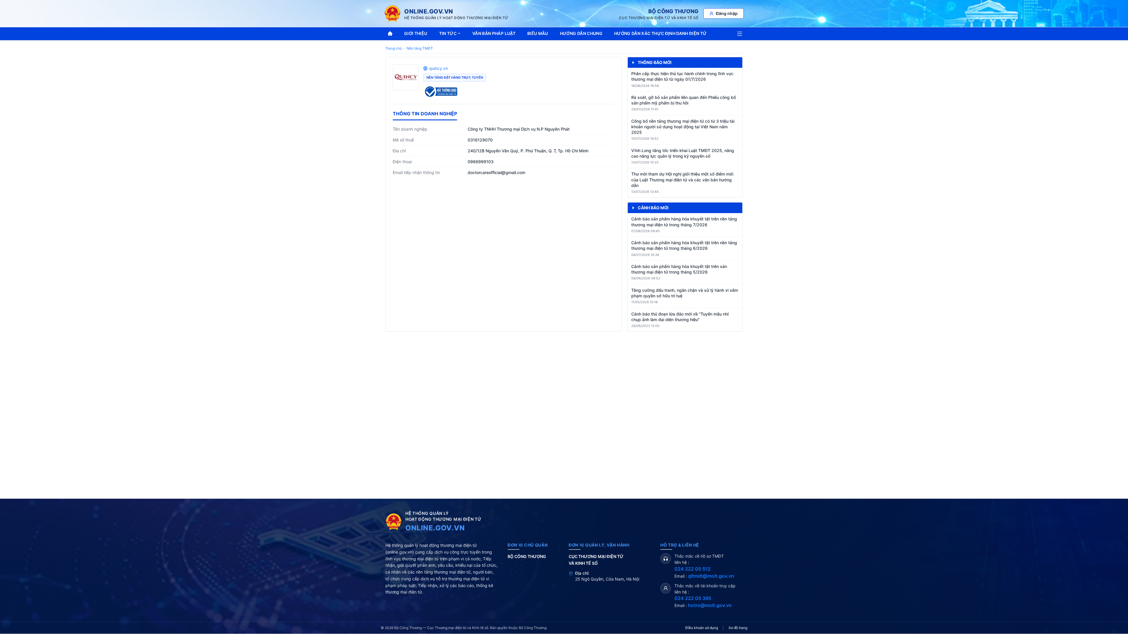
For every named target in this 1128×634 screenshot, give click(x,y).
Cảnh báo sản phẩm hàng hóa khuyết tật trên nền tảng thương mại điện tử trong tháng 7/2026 (684, 221)
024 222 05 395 (692, 598)
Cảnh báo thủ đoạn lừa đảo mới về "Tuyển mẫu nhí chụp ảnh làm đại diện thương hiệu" (679, 316)
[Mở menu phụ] (739, 33)
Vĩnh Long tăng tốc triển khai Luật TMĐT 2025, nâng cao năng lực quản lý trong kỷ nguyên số (682, 153)
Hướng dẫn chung (581, 33)
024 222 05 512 (692, 569)
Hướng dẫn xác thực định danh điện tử (660, 33)
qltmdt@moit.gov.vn (711, 576)
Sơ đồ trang (737, 627)
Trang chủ (393, 48)
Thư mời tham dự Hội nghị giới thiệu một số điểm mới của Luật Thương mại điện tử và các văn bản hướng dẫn (682, 179)
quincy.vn (438, 68)
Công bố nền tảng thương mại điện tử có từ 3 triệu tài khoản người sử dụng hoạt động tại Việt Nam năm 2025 (682, 127)
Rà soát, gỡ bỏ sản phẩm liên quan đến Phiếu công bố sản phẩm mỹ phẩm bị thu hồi (683, 100)
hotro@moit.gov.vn (710, 605)
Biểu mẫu (537, 33)
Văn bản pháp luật (494, 33)
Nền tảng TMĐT (420, 48)
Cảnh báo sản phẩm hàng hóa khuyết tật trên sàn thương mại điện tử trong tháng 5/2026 (679, 269)
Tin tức (447, 33)
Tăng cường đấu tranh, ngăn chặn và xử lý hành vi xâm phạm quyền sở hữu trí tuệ (684, 293)
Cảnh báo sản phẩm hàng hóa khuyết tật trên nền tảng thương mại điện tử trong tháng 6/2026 (684, 245)
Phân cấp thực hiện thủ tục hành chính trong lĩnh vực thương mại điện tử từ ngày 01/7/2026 (682, 76)
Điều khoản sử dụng (701, 627)
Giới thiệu (415, 33)
